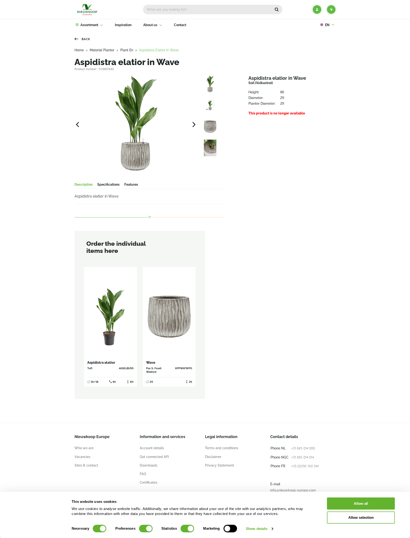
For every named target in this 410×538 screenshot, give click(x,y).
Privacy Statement (219, 465)
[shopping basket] (331, 9)
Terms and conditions (221, 448)
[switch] (146, 528)
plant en (126, 50)
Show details (256, 529)
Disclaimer (213, 457)
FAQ (143, 474)
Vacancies (82, 457)
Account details (152, 448)
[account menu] (317, 9)
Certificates (148, 482)
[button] (277, 9)
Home (79, 50)
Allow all (361, 503)
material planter (102, 50)
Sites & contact (86, 465)
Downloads (148, 465)
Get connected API (154, 457)
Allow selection (361, 517)
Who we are (84, 448)
